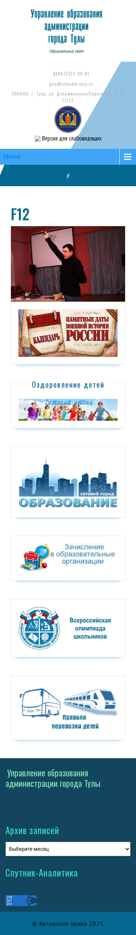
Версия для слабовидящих (71, 138)
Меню (12, 156)
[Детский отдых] (68, 409)
